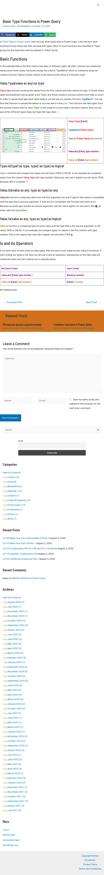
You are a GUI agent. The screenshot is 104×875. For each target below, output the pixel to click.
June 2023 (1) (15, 717)
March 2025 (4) (15, 653)
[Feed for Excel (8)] (17, 481)
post (65, 103)
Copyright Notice (90, 855)
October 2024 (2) (16, 676)
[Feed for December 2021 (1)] (28, 787)
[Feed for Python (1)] (19, 514)
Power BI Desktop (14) (19, 500)
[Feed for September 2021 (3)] (29, 801)
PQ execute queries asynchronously (22, 324)
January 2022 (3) (16, 782)
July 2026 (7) (14, 606)
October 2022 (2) (16, 741)
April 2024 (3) (15, 694)
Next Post (93, 302)
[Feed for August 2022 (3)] (25, 750)
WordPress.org (10, 845)
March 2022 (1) (15, 773)
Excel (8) (12, 481)
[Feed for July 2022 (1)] (22, 754)
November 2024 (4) (17, 671)
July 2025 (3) (14, 634)
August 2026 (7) (16, 602)
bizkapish (7, 4)
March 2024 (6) (15, 699)
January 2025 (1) (16, 662)
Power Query (9, 26)
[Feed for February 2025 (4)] (27, 657)
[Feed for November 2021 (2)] (28, 791)
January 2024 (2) (16, 704)
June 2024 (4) (15, 685)
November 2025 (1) (17, 616)
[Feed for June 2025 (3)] (23, 639)
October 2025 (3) (16, 620)
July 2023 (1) (14, 713)
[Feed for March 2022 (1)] (24, 773)
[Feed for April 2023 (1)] (23, 722)
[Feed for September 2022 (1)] (29, 745)
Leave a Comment (10, 328)
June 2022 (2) (15, 759)
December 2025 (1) (17, 611)
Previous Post (13, 302)
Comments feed (11, 840)
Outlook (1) (13, 495)
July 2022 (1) (14, 754)
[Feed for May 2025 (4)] (22, 643)
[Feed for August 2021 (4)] (25, 805)
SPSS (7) (12, 518)
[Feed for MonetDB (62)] (23, 486)
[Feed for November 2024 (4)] (28, 671)
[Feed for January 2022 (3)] (26, 782)
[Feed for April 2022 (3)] (23, 768)
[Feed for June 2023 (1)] (23, 717)
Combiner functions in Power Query (73, 324)
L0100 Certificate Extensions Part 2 (21, 559)
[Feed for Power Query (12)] (26, 505)
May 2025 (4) (14, 643)
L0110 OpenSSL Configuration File (20, 553)
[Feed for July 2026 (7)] (22, 606)
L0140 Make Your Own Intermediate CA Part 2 (26, 538)
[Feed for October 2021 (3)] (26, 796)
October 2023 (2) (16, 708)
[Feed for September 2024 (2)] (29, 680)
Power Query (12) (16, 505)
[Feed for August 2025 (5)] (25, 629)
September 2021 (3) (18, 801)
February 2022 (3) (17, 778)
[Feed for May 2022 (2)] (22, 764)
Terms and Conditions (90, 868)
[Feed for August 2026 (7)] (25, 602)
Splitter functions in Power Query (28, 578)
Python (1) (13, 514)
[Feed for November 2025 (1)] (28, 616)
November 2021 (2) (17, 791)
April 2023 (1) (15, 722)
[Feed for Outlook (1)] (20, 495)
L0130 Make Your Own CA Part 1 (19, 543)
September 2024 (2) (18, 680)
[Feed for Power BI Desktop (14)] (31, 500)
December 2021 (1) (17, 787)
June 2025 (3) (15, 639)
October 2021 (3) (16, 796)
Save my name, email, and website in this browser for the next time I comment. (84, 403)
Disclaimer (90, 860)
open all (7, 472)
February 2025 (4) (17, 657)
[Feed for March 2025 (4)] (24, 653)
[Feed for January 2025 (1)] (26, 662)
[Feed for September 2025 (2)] (29, 625)
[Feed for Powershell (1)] (23, 509)
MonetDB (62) (15, 486)
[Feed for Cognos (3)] (20, 477)
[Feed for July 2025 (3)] (22, 634)
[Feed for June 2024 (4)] (23, 685)
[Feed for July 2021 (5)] (22, 810)
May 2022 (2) (14, 764)
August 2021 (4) (16, 805)
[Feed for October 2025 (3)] (26, 620)
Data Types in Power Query (16, 41)
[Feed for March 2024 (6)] (24, 699)
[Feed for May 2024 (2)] (22, 690)
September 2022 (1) (18, 745)
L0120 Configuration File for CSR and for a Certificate (30, 548)
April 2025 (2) (15, 648)
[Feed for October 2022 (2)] (26, 741)
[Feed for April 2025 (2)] (23, 648)
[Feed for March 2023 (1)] (24, 727)
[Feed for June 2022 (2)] (23, 759)
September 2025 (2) (18, 625)
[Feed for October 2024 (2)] (26, 676)
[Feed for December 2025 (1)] (28, 611)
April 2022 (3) (15, 768)
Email (20, 441)
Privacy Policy (90, 864)
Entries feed (9, 834)
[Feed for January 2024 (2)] (26, 704)
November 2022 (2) (17, 736)
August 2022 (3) (16, 750)
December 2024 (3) (17, 667)
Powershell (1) (15, 509)
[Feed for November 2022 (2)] (28, 736)
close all (16, 472)
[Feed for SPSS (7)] (18, 518)
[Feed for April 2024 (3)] (23, 694)
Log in (6, 829)
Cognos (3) (13, 477)
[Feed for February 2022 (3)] (27, 778)
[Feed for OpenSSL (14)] (23, 491)
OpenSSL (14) (15, 491)
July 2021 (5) (14, 810)
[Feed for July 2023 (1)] (22, 713)
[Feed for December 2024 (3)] (28, 667)
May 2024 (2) (14, 690)
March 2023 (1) (15, 727)
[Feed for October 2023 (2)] (26, 708)
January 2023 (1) (16, 731)
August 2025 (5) (16, 629)
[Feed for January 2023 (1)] (26, 731)
